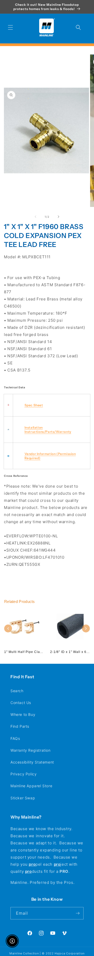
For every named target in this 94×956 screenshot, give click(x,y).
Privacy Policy (23, 774)
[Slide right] (58, 216)
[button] (10, 27)
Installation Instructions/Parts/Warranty (48, 429)
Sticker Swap (22, 798)
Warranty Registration (30, 750)
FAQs (15, 738)
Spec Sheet (34, 405)
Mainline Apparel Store (31, 786)
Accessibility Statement (32, 762)
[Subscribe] (77, 913)
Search (17, 690)
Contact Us (20, 702)
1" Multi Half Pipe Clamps (25, 652)
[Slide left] (35, 216)
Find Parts (19, 726)
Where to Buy (22, 714)
